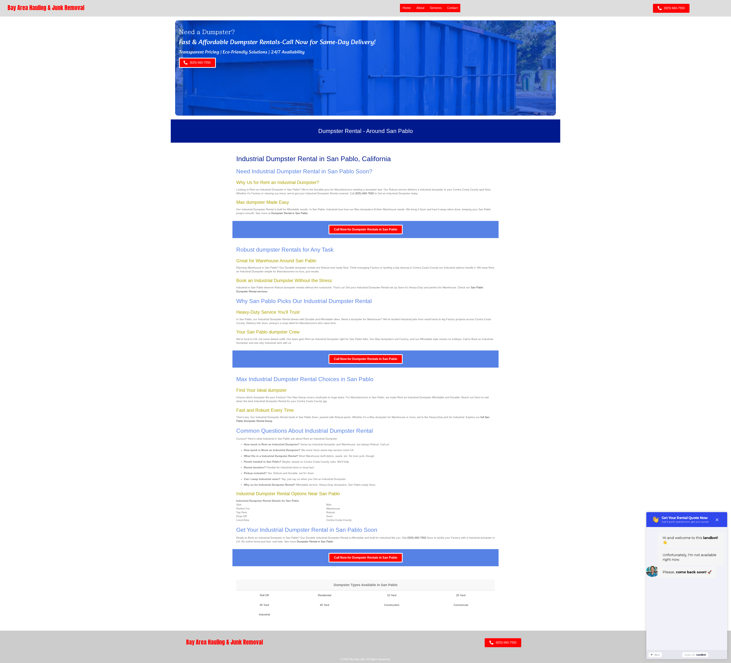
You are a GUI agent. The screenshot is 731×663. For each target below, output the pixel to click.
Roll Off (264, 595)
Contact (452, 8)
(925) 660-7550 (364, 193)
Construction (391, 604)
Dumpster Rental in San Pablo (289, 213)
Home (407, 8)
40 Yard (324, 604)
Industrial (264, 614)
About (420, 8)
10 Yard (391, 595)
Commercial (461, 604)
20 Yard (460, 595)
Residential (324, 595)
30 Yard (264, 604)
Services (436, 8)
